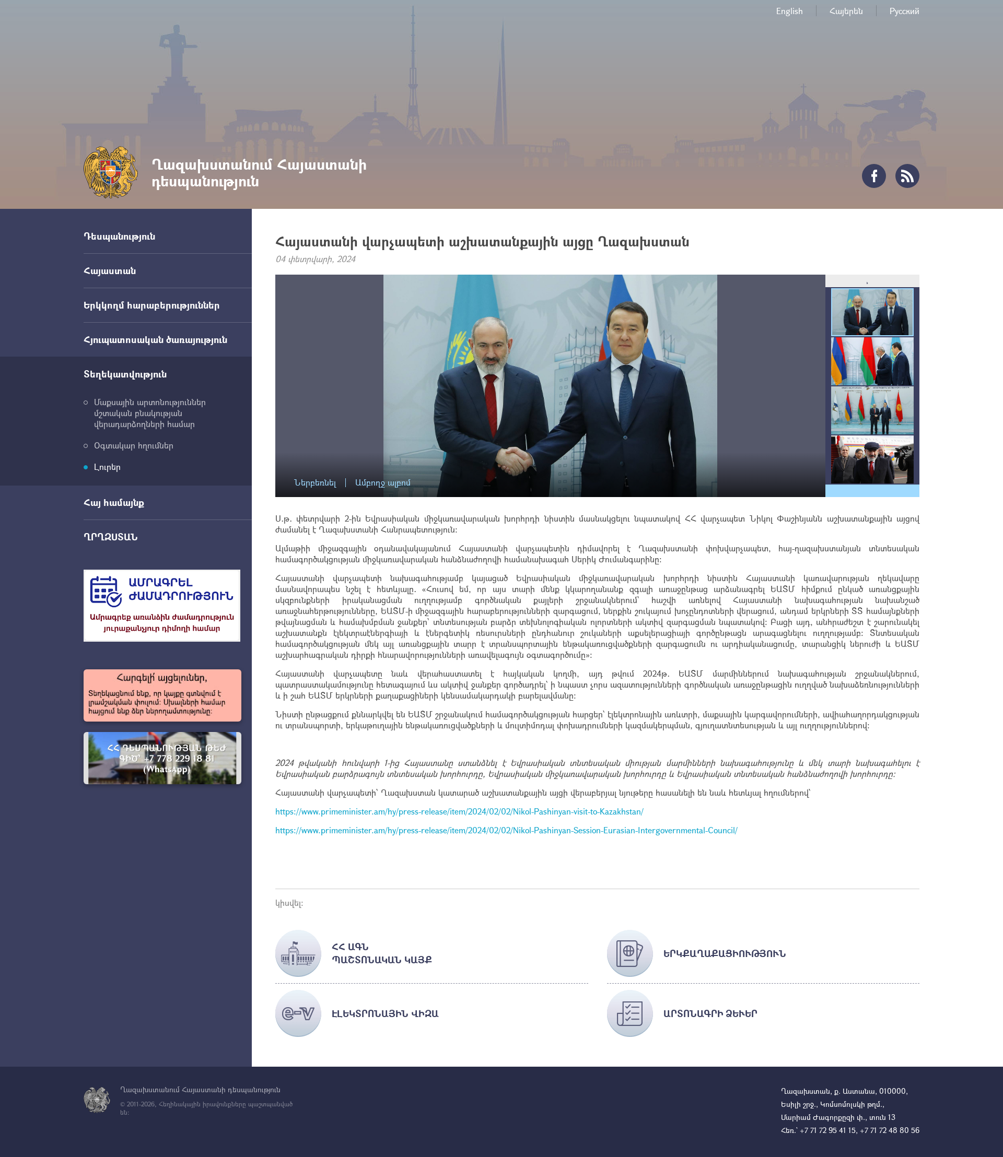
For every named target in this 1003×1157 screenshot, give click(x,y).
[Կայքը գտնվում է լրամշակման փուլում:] (162, 695)
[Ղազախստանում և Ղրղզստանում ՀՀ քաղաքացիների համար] (162, 758)
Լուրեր (107, 466)
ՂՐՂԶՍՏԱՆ (111, 536)
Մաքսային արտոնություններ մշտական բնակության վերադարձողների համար (150, 412)
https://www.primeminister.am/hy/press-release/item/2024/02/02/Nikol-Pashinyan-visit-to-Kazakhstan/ (459, 811)
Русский (904, 10)
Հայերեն (846, 10)
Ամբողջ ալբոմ (383, 482)
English (789, 10)
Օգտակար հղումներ (133, 445)
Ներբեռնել (315, 482)
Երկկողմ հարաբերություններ (152, 305)
